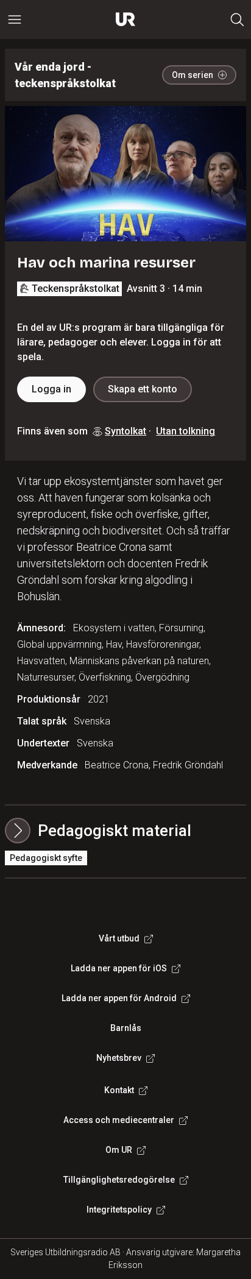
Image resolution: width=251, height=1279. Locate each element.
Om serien (192, 75)
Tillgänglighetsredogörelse (119, 1180)
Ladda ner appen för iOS (119, 968)
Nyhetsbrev (118, 1058)
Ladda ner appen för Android (119, 998)
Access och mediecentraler (118, 1120)
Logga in (51, 389)
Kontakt (119, 1090)
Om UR (118, 1150)
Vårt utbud (119, 938)
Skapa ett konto (142, 389)
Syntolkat (125, 431)
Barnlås (125, 1028)
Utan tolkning (185, 431)
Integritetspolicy (119, 1209)
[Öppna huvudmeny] (14, 19)
